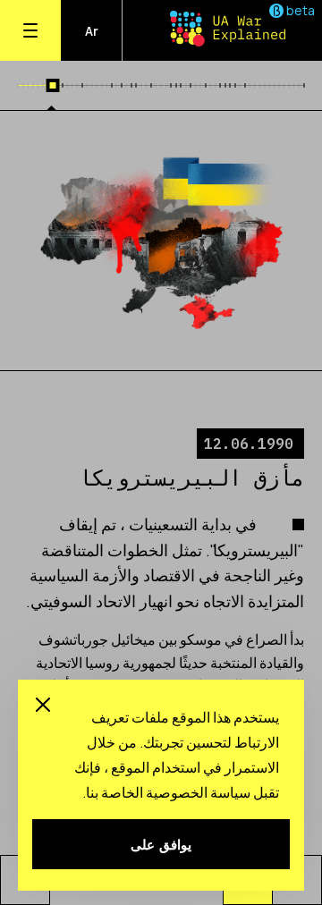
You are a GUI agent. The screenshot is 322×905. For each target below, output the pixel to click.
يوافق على (161, 844)
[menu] (30, 30)
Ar (91, 30)
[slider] (52, 85)
